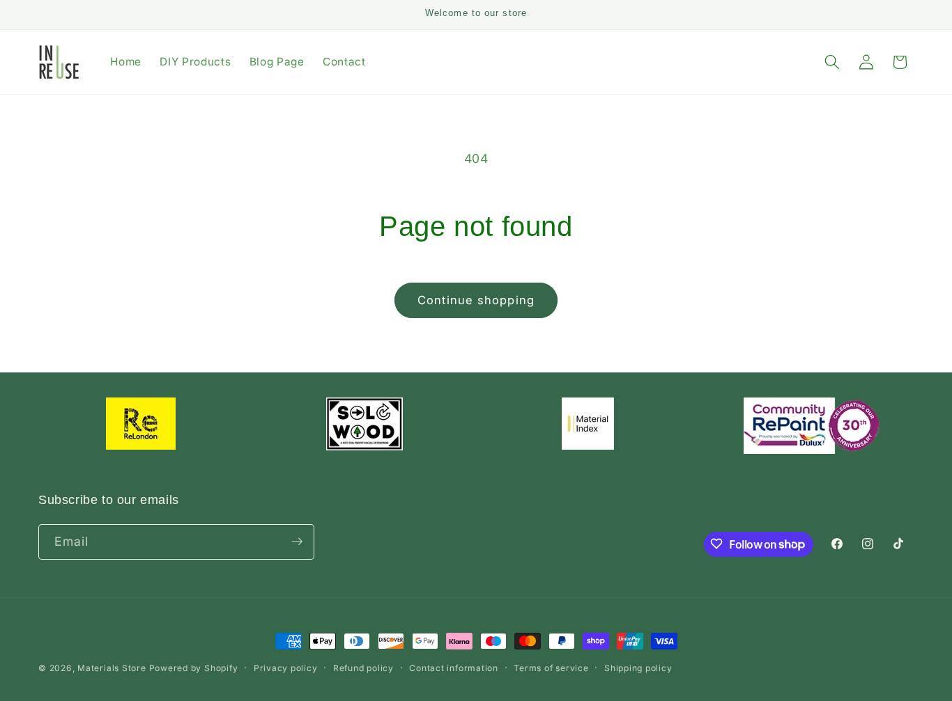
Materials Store (112, 668)
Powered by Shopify (193, 668)
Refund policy (363, 668)
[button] (832, 62)
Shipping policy (638, 668)
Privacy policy (286, 668)
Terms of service (551, 668)
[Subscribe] (297, 541)
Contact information (453, 668)
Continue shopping (476, 300)
